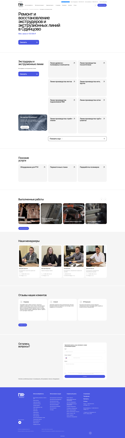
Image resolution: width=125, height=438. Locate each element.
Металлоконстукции (55, 393)
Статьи (75, 5)
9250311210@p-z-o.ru (70, 275)
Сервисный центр (49, 5)
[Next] (105, 199)
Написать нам (24, 127)
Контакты (70, 5)
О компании (58, 5)
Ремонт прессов (70, 397)
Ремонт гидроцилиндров (71, 409)
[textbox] (66, 357)
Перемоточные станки (58, 167)
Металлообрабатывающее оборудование (72, 404)
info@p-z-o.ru (23, 275)
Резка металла (36, 400)
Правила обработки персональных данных (26, 431)
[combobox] (68, 357)
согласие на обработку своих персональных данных (76, 372)
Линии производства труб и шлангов (90, 119)
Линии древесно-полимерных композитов (59, 64)
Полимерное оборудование (72, 408)
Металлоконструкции (39, 5)
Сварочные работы (36, 402)
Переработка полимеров (89, 167)
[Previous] (101, 199)
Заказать (23, 42)
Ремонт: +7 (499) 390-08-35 (88, 403)
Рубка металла (36, 422)
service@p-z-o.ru (86, 405)
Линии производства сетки (90, 100)
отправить (85, 376)
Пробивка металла (36, 424)
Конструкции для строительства (56, 397)
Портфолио (64, 5)
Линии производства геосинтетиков (88, 64)
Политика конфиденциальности (24, 429)
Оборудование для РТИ (29, 167)
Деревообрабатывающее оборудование (71, 400)
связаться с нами (102, 5)
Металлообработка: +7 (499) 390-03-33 (90, 408)
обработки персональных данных (89, 373)
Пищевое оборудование (71, 406)
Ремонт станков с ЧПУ (71, 413)
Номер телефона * (68, 355)
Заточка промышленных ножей (39, 417)
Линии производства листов (61, 82)
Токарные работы (36, 405)
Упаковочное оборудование (72, 416)
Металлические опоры (54, 401)
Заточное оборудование (71, 402)
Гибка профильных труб (37, 407)
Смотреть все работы (23, 228)
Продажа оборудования (65, 1)
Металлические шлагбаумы (55, 406)
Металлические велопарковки (55, 399)
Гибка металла (36, 414)
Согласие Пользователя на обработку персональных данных (53, 431)
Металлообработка (28, 5)
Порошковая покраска (37, 419)
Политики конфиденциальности (96, 372)
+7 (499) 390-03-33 (24, 274)
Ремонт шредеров (70, 415)
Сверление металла (37, 403)
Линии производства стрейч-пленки (61, 119)
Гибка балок (35, 410)
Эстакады (52, 409)
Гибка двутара (36, 412)
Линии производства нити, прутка (90, 82)
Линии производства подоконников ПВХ (58, 101)
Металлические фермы (54, 404)
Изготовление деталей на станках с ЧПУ (40, 398)
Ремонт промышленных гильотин (73, 411)
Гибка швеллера (36, 415)
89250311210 (68, 274)
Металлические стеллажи (55, 402)
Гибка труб (35, 408)
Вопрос (66, 361)
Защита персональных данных (47, 429)
